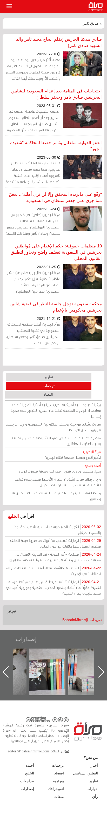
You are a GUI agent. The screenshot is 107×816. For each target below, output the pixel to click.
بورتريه (58, 781)
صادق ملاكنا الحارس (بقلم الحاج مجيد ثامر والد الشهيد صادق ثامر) (59, 42)
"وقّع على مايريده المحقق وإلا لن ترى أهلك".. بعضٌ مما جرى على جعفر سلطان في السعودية (55, 197)
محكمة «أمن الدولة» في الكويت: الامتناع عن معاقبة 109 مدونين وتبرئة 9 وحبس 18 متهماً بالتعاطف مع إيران (55, 557)
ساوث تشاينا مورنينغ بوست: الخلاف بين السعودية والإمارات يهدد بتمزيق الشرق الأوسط (53, 427)
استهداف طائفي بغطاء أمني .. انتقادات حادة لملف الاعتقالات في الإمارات (53, 570)
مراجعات (27, 781)
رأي (95, 796)
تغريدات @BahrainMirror (82, 620)
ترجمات (49, 386)
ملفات (59, 796)
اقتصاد (48, 394)
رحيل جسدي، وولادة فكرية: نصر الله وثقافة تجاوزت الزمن (60, 468)
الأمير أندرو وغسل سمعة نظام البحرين (72, 454)
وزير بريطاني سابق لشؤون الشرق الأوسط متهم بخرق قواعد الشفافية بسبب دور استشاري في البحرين (58, 482)
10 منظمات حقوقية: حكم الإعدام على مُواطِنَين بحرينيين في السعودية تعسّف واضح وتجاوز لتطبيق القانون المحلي (56, 252)
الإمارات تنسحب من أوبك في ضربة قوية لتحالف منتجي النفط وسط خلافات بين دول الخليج (55, 543)
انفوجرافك (56, 789)
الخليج (13, 516)
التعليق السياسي (85, 773)
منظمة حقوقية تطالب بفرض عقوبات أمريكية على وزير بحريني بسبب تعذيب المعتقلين (56, 440)
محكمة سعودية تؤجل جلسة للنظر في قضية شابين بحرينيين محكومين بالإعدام (56, 307)
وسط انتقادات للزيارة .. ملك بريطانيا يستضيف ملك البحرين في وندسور (55, 495)
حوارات (92, 789)
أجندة (30, 765)
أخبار (94, 765)
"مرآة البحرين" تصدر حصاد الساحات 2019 (52, 660)
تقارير (48, 377)
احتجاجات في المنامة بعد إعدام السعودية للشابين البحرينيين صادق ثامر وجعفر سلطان (56, 94)
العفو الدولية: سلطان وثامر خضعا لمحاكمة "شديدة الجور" (56, 145)
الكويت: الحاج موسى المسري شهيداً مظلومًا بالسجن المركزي (57, 529)
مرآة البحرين (96, 6)
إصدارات (26, 639)
